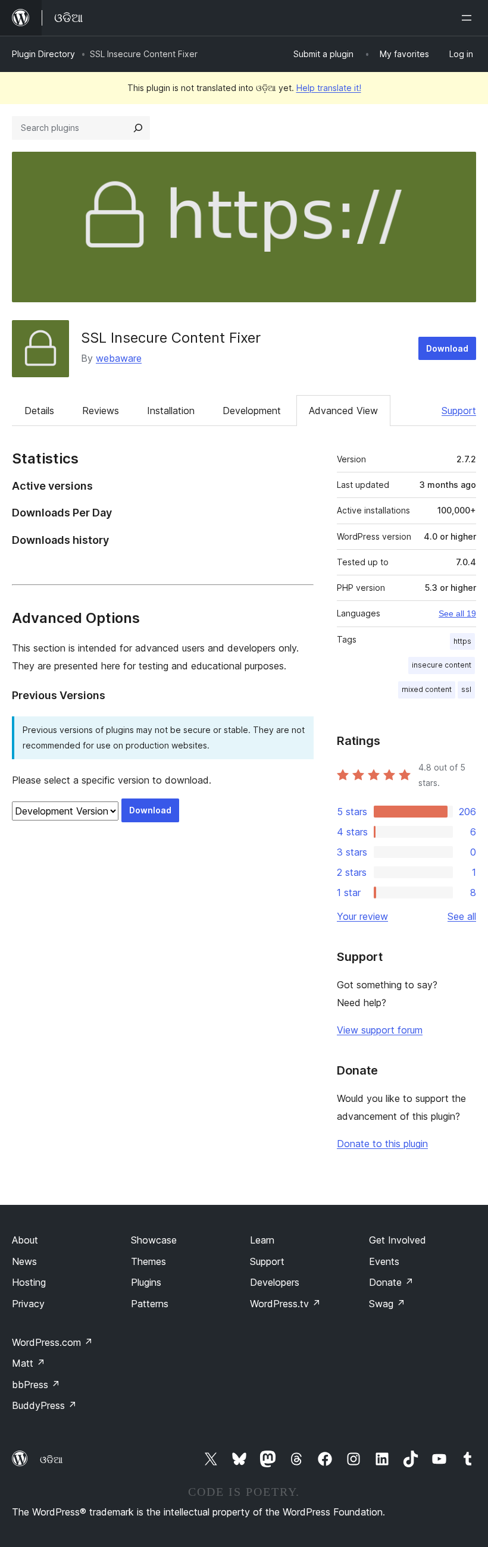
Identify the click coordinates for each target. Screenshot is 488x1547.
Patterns (149, 1304)
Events (384, 1261)
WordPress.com (52, 1342)
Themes (148, 1261)
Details (39, 410)
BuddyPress (44, 1405)
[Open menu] (469, 18)
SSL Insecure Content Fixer (171, 337)
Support (459, 410)
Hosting (29, 1282)
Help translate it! (328, 88)
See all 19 (457, 613)
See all (462, 916)
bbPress (36, 1385)
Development (252, 410)
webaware (119, 358)
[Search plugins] (138, 128)
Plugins (146, 1282)
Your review (362, 916)
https (462, 641)
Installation (171, 410)
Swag (387, 1304)
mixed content (427, 689)
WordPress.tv (285, 1304)
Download (447, 348)
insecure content (441, 664)
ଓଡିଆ (51, 1459)
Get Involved (397, 1240)
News (24, 1261)
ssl (466, 689)
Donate (391, 1282)
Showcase (154, 1240)
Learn (262, 1240)
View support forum (380, 1030)
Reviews (100, 410)
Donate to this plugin (382, 1144)
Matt (28, 1363)
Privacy (28, 1304)
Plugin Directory (43, 54)
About (25, 1240)
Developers (274, 1282)
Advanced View (343, 410)
